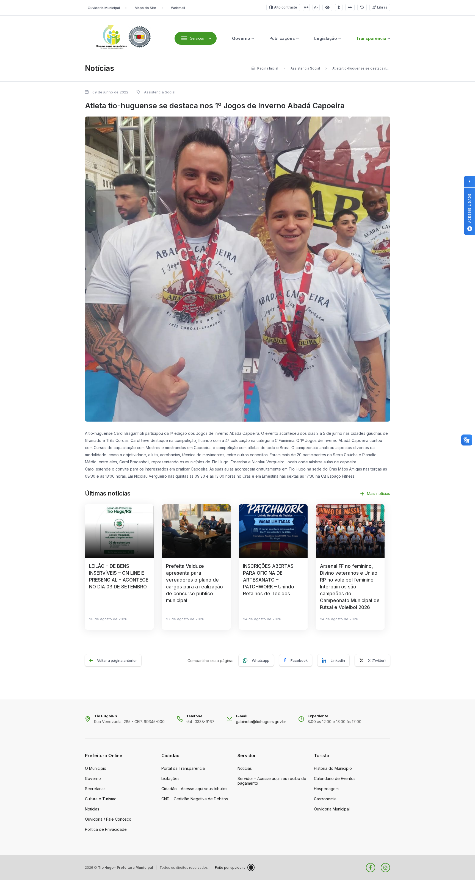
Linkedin (338, 660)
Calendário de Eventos (334, 778)
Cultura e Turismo (101, 798)
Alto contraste (285, 7)
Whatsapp (260, 660)
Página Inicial (267, 68)
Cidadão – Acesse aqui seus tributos (194, 788)
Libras (382, 7)
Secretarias (95, 788)
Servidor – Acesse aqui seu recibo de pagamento (272, 780)
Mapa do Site (145, 8)
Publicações (282, 38)
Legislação (325, 38)
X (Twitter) (377, 660)
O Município (95, 768)
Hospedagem (326, 788)
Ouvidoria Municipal (104, 8)
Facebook (299, 660)
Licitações (170, 778)
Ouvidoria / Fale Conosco (108, 819)
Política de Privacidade (106, 829)
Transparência (371, 38)
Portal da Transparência (183, 768)
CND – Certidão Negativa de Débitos (194, 798)
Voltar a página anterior (117, 660)
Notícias (92, 809)
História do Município (333, 768)
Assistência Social (305, 68)
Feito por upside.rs (230, 867)
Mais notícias (378, 493)
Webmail (178, 8)
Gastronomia (325, 798)
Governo (241, 38)
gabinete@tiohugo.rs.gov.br (261, 721)
